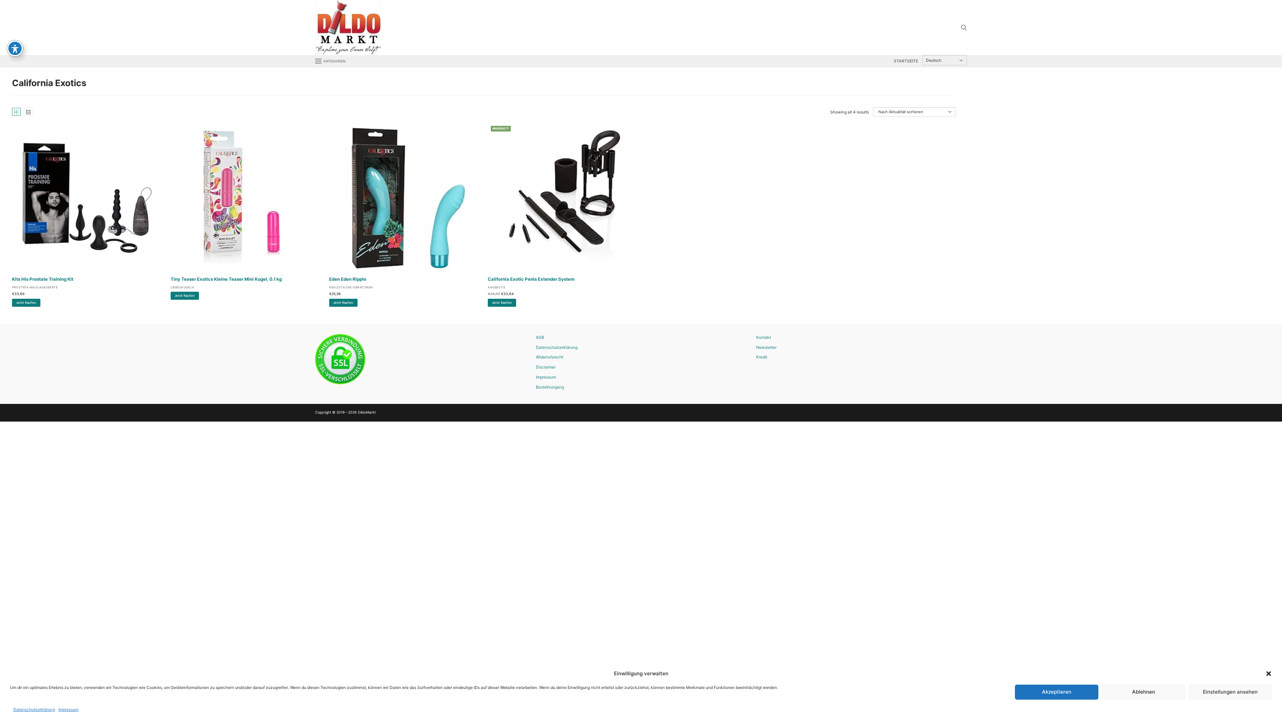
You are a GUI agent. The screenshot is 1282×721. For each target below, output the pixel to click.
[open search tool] (964, 28)
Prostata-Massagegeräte (34, 287)
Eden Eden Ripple (347, 279)
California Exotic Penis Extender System (531, 279)
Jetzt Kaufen (26, 302)
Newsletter (766, 347)
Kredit (761, 356)
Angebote (496, 287)
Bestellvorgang (550, 387)
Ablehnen (1143, 692)
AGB (540, 337)
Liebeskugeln (182, 287)
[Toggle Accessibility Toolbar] (15, 48)
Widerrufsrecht (549, 356)
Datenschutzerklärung (34, 709)
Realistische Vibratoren (351, 287)
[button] (1268, 673)
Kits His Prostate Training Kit (42, 279)
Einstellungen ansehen (1230, 692)
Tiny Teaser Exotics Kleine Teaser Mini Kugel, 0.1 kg (226, 279)
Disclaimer (546, 367)
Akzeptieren (1056, 692)
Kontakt (763, 337)
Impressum (68, 709)
